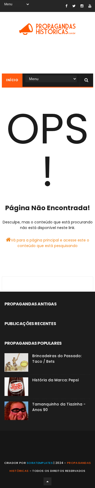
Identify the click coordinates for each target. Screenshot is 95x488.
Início (12, 80)
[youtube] (90, 6)
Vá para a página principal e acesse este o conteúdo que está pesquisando (50, 242)
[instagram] (82, 6)
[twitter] (73, 6)
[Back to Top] (47, 481)
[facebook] (66, 6)
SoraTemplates (40, 463)
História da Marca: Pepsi (55, 380)
